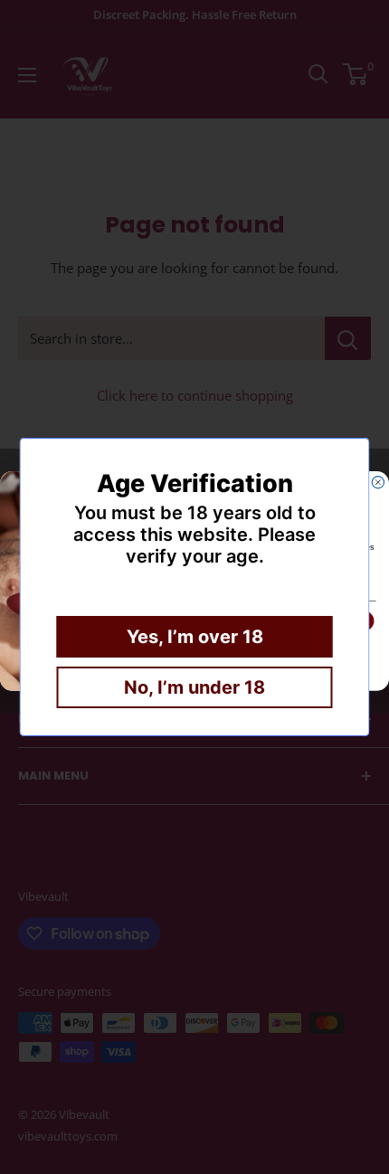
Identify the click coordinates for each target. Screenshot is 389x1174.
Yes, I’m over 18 (195, 637)
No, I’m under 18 (194, 687)
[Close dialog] (378, 482)
